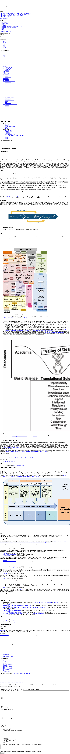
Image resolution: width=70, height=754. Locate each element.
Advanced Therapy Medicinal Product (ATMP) (8, 27)
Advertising (2, 28)
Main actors (5, 661)
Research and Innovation (7, 144)
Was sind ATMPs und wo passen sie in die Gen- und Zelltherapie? (11, 15)
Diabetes (6, 76)
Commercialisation (6, 654)
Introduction (5, 660)
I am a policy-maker (6, 737)
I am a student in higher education (8, 740)
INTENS (6, 127)
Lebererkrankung (6, 79)
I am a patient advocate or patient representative (11, 731)
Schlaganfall (7, 70)
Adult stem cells (3, 25)
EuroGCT (2, 1)
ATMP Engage (7, 132)
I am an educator (5, 738)
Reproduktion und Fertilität (7, 92)
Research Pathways (8, 130)
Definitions (4, 662)
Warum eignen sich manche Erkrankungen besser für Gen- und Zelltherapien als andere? (15, 14)
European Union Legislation (7, 667)
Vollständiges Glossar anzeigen (5, 31)
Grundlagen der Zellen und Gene (8, 97)
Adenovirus (2, 24)
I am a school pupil (6, 741)
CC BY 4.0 (35, 436)
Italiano (4, 44)
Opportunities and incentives (7, 664)
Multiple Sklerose (8, 77)
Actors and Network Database (10, 134)
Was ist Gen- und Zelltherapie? (5, 16)
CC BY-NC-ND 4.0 (32, 529)
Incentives (4, 639)
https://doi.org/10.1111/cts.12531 (10, 317)
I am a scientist (5, 733)
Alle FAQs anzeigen (3, 18)
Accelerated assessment (4, 22)
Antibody (2, 29)
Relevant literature (6, 669)
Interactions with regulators (7, 666)
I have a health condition (7, 729)
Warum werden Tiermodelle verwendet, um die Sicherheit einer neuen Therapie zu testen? (15, 13)
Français (4, 42)
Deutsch (4, 43)
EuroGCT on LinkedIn (13, 682)
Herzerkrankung (7, 69)
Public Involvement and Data (8, 656)
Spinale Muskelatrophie (9, 89)
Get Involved (7, 138)
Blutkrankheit (5, 66)
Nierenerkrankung (6, 78)
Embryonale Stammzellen (9, 100)
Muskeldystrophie (8, 82)
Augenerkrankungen (6, 74)
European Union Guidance (7, 668)
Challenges (4, 663)
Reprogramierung (8, 113)
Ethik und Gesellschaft (6, 114)
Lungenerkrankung (6, 80)
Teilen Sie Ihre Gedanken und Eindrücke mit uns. (21, 673)
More (3, 670)
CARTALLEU (7, 133)
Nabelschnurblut (7, 99)
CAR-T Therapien (8, 108)
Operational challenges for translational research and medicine (43, 330)
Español (4, 46)
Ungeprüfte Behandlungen (9, 117)
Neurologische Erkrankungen (8, 84)
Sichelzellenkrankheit (8, 67)
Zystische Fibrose (6, 73)
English (4, 41)
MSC (6, 102)
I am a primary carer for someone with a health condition (12, 730)
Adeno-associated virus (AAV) (5, 23)
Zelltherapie (7, 105)
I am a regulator (5, 736)
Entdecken (6, 125)
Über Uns (4, 136)
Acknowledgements (6, 671)
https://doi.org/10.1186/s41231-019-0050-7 (19, 436)
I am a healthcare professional (8, 732)
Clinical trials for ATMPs (7, 638)
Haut (3, 90)
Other (4, 742)
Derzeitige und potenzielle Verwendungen (10, 104)
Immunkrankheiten (6, 75)
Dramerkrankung (6, 71)
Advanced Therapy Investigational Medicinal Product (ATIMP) (11, 26)
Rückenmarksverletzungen (9, 83)
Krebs (4, 72)
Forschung (4, 118)
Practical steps (5, 665)
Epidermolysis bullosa (8, 91)
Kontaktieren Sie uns (6, 680)
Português (4, 47)
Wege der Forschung (8, 131)
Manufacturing (5, 652)
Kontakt (6, 137)
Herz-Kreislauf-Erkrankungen (8, 68)
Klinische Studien (8, 107)
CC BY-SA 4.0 (24, 317)
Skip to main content (4, 0)
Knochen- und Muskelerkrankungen (9, 81)
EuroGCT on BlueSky (21, 682)
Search (1, 33)
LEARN (6, 128)
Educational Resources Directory (10, 126)
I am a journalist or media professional (9, 739)
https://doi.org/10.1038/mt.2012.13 (17, 529)
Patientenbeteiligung (8, 115)
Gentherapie (7, 106)
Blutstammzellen (8, 98)
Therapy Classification (6, 650)
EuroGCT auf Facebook (4, 682)
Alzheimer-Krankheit (8, 85)
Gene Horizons (7, 124)
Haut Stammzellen (8, 103)
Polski (4, 45)
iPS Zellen (6, 101)
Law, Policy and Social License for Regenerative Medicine (15, 135)
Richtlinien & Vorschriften (9, 116)
